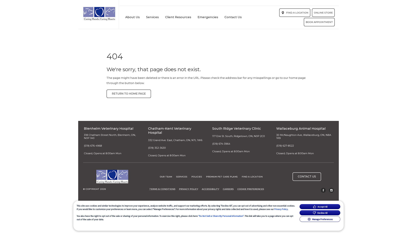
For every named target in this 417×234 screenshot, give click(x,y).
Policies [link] (196, 176)
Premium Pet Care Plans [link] (222, 176)
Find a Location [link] (297, 12)
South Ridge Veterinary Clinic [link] (236, 128)
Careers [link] (228, 189)
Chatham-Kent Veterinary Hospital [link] (169, 131)
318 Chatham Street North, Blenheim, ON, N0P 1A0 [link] (110, 137)
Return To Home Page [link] (129, 93)
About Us (132, 17)
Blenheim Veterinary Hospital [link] (108, 128)
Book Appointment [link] (319, 22)
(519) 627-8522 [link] (285, 145)
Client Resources (178, 17)
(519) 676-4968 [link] (93, 145)
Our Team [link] (166, 176)
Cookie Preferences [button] (250, 189)
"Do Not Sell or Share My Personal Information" (221, 215)
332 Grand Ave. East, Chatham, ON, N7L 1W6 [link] (175, 140)
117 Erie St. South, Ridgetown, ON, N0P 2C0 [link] (238, 136)
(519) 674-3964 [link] (221, 143)
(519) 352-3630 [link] (157, 147)
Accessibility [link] (210, 189)
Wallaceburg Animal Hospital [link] (301, 128)
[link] (99, 13)
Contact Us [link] (233, 17)
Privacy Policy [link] (188, 189)
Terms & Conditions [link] (162, 189)
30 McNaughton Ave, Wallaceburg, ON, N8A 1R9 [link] (303, 137)
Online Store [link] (323, 12)
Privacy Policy (281, 209)
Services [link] (152, 17)
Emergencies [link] (208, 17)
